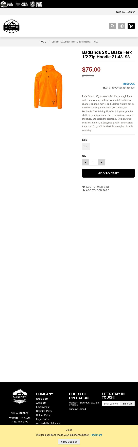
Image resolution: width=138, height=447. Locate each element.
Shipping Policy (44, 410)
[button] (121, 26)
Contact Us (42, 398)
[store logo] (11, 26)
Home (43, 41)
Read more (96, 434)
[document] (69, 438)
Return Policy (43, 414)
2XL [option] (86, 144)
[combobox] (112, 26)
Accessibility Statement (48, 422)
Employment (42, 406)
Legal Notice (42, 418)
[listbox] (108, 145)
